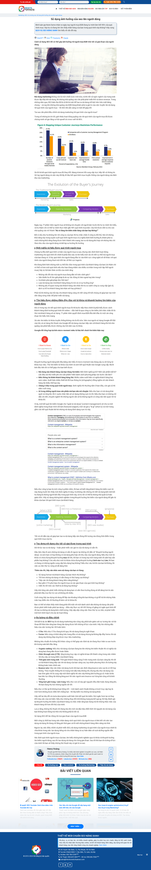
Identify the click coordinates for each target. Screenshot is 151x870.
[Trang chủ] (56, 8)
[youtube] (111, 754)
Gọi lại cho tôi (96, 2)
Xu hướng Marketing (87, 765)
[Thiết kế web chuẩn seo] (26, 9)
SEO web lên (101, 9)
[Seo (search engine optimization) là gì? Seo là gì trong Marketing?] (115, 790)
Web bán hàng (85, 9)
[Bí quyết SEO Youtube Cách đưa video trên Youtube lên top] (36, 790)
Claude (65, 38)
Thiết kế (67, 9)
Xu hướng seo (53, 765)
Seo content (68, 765)
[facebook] (111, 749)
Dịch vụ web (113, 9)
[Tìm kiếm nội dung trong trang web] (124, 2)
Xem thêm (103, 845)
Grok (48, 38)
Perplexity (56, 38)
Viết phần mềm (126, 9)
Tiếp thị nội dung (106, 765)
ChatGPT (40, 38)
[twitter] (111, 760)
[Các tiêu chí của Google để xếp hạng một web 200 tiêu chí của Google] (75, 790)
